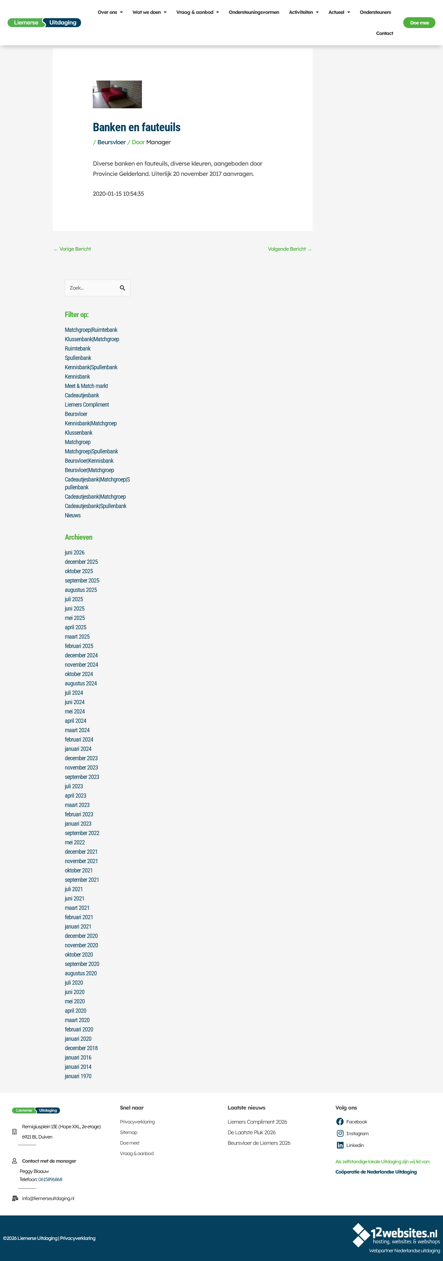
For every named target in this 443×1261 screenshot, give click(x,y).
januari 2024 (78, 748)
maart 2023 (77, 804)
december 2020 (81, 935)
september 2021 (82, 879)
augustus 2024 (81, 683)
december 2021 (81, 851)
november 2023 (81, 767)
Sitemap (128, 1132)
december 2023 (81, 758)
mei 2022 (75, 842)
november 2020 (81, 945)
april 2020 (75, 1010)
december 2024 (81, 655)
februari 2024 (79, 739)
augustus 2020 (81, 973)
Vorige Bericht (72, 249)
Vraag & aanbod (194, 12)
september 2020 (82, 963)
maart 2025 (77, 636)
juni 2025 (74, 608)
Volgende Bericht (290, 249)
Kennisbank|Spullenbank (91, 367)
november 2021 (81, 861)
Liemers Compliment (87, 404)
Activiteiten (301, 12)
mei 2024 (75, 711)
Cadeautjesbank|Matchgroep (95, 496)
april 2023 (75, 795)
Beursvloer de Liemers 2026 (259, 1142)
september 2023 (82, 776)
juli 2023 (74, 786)
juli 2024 (74, 692)
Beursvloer (111, 142)
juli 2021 (74, 889)
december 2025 (81, 561)
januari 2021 (78, 926)
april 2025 (75, 627)
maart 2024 (77, 730)
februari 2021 (79, 917)
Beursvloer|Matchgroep (89, 470)
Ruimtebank (77, 348)
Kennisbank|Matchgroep (91, 423)
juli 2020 (74, 982)
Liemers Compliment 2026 (257, 1121)
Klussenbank (78, 432)
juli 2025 (74, 599)
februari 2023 (79, 814)
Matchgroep (77, 442)
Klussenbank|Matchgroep (92, 339)
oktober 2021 (79, 870)
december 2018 (81, 1048)
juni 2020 (74, 992)
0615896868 (50, 1179)
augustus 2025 (81, 589)
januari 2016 (78, 1057)
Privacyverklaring (137, 1122)
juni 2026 (74, 552)
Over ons (107, 12)
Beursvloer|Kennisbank (89, 460)
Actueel (336, 12)
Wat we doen (147, 12)
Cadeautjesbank (82, 395)
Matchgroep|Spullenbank (91, 451)
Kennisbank (77, 376)
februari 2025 (79, 646)
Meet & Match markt (86, 385)
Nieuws (72, 515)
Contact (384, 33)
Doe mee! (129, 1143)
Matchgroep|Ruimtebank (91, 329)
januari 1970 (78, 1076)
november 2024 (81, 664)
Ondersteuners (375, 12)
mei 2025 (75, 617)
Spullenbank (78, 357)
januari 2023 (78, 823)
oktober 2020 (79, 954)
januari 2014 (78, 1066)
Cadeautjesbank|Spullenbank (95, 506)
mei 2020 (75, 1001)
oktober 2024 (79, 674)
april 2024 (75, 720)
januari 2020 (78, 1038)
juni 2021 (74, 898)
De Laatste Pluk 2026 (251, 1132)
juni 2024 (74, 702)
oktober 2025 (79, 571)
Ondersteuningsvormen (254, 12)
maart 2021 (77, 907)
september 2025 (82, 580)
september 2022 (82, 833)
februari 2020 (79, 1029)
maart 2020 (77, 1020)
